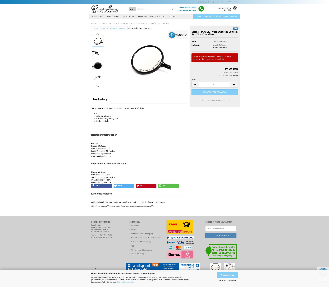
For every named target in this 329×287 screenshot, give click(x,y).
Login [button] (216, 2)
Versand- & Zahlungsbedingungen (142, 234)
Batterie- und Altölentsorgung (141, 242)
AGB (132, 246)
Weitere (171, 17)
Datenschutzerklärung (125, 282)
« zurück (104, 28)
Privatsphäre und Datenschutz (141, 250)
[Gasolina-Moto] (108, 9)
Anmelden (150, 206)
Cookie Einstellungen (138, 254)
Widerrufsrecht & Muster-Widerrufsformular (146, 238)
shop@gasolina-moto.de (104, 237)
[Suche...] (172, 9)
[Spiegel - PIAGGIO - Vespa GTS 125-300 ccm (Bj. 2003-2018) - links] (147, 59)
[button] (203, 2)
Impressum (135, 226)
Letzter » (122, 28)
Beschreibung (100, 99)
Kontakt (133, 230)
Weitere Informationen (227, 280)
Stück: (193, 80)
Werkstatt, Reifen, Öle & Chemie (151, 17)
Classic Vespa (97, 17)
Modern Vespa (113, 17)
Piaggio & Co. (128, 17)
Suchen (198, 17)
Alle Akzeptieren (227, 275)
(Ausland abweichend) (220, 48)
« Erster (96, 28)
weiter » (113, 28)
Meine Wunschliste (231, 2)
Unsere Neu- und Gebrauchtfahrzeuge (221, 17)
